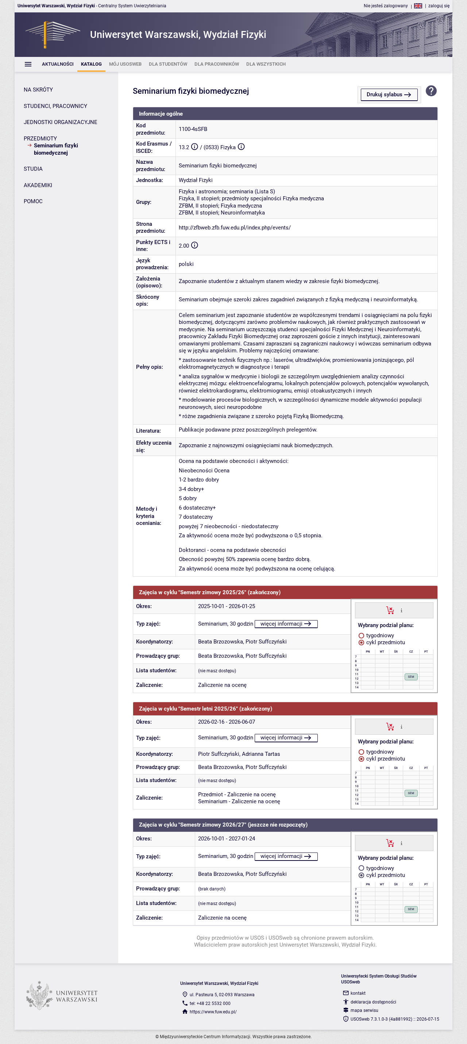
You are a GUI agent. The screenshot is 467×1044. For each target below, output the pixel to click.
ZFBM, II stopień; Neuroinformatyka (222, 212)
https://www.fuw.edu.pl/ (213, 1011)
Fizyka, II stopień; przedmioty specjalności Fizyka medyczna (251, 198)
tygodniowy (379, 635)
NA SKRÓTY (38, 89)
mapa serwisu (364, 1010)
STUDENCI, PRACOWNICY (55, 106)
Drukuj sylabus (384, 94)
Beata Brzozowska (220, 641)
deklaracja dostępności (373, 1002)
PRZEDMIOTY (40, 138)
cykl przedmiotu (385, 642)
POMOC (33, 201)
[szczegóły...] (401, 610)
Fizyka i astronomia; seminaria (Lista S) (227, 191)
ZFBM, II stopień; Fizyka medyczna (220, 205)
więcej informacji (281, 623)
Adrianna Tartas (261, 754)
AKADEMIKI (38, 185)
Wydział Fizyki (196, 180)
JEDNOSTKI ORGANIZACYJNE (60, 122)
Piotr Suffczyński (266, 641)
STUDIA (33, 169)
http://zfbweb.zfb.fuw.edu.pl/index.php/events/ (235, 227)
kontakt (358, 993)
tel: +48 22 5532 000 (210, 1003)
